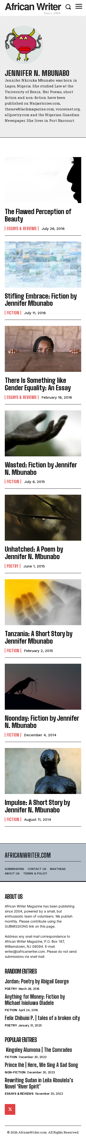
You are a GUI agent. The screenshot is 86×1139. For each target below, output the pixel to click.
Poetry (12, 566)
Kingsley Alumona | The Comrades (38, 1050)
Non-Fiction (15, 1072)
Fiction (13, 313)
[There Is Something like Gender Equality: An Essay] (43, 349)
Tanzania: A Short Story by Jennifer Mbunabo (38, 637)
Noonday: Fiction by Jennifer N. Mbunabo (42, 722)
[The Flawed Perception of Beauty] (43, 180)
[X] (10, 1109)
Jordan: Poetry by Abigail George (37, 981)
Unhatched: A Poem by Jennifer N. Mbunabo (34, 553)
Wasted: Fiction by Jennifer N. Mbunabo (41, 468)
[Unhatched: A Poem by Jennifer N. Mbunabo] (43, 518)
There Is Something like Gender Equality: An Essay (38, 384)
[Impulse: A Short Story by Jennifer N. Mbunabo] (43, 771)
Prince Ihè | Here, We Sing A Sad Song (41, 1065)
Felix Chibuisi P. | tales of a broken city (42, 1018)
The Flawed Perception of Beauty (38, 215)
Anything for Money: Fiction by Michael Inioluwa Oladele (35, 999)
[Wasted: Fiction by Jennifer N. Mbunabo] (43, 433)
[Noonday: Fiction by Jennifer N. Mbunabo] (43, 687)
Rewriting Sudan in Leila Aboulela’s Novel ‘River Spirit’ (39, 1083)
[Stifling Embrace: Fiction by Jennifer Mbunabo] (43, 265)
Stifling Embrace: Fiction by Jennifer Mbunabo (41, 299)
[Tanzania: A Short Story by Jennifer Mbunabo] (43, 602)
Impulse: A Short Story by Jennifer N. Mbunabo (37, 806)
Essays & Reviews (22, 228)
